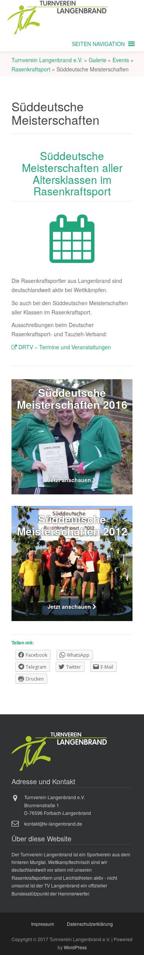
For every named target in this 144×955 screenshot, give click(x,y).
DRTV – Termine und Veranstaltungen (64, 347)
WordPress (75, 947)
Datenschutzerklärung (90, 923)
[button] (98, 43)
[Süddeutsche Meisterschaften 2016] (72, 436)
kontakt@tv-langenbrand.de (53, 823)
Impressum (42, 923)
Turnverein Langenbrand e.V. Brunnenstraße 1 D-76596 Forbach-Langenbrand (57, 805)
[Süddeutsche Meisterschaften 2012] (72, 563)
